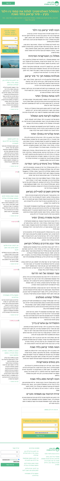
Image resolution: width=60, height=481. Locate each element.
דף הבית (55, 18)
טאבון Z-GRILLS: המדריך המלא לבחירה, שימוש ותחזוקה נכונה (10, 353)
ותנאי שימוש (38, 432)
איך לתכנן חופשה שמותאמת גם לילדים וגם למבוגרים (10, 141)
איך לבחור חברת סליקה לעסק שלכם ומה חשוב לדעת (11, 248)
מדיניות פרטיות (44, 432)
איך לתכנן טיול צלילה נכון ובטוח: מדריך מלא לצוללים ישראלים (10, 83)
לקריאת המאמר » (14, 109)
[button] (30, 3)
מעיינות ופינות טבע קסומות (44, 18)
